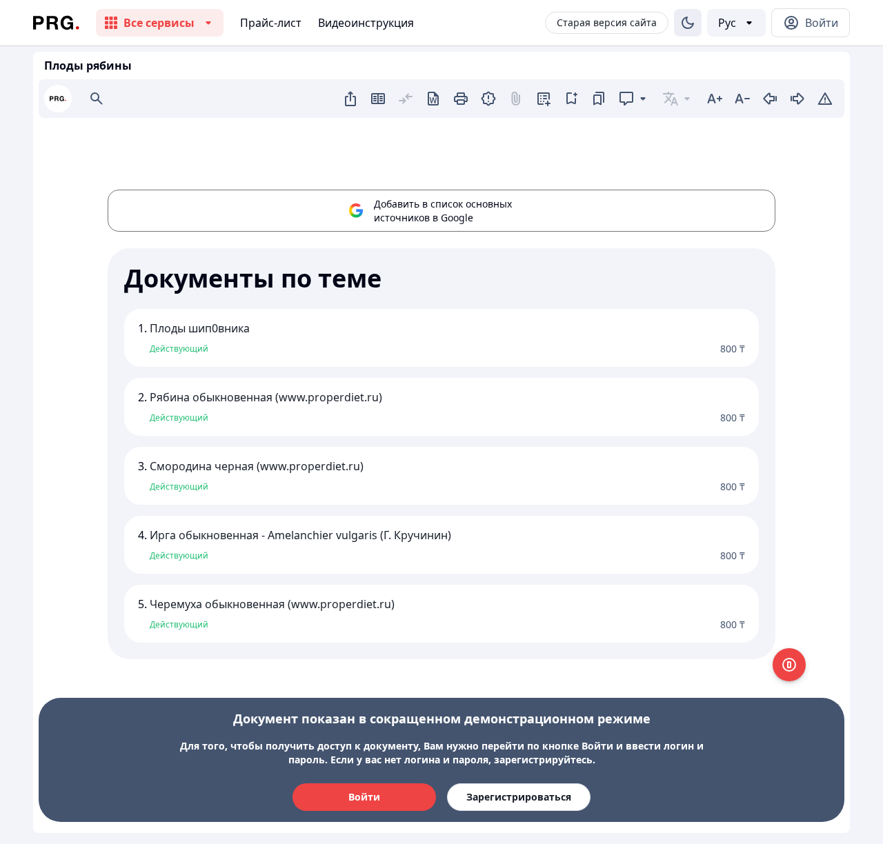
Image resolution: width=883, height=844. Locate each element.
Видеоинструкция (366, 22)
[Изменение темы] (688, 23)
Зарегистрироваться (518, 796)
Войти (364, 796)
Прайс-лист (270, 22)
